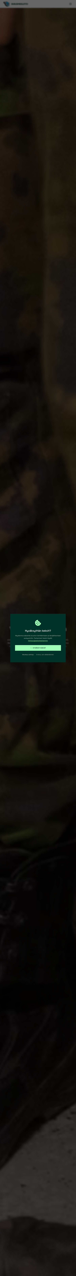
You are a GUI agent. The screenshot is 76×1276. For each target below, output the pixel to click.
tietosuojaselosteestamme (38, 641)
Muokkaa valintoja (28, 654)
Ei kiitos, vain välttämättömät (45, 654)
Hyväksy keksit (39, 648)
